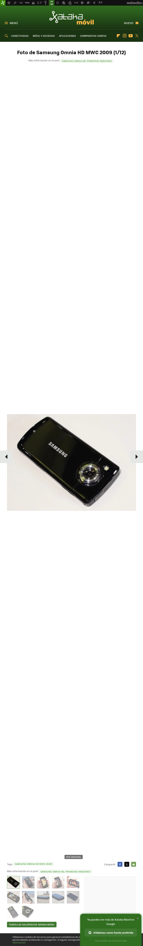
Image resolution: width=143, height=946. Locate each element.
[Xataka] (3, 3)
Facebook (120, 864)
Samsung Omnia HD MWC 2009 (33, 863)
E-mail (133, 864)
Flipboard (118, 36)
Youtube (131, 36)
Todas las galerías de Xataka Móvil (32, 924)
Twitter (137, 36)
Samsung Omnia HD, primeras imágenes (87, 61)
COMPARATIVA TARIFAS (93, 35)
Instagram (124, 36)
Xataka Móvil (71, 17)
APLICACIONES (67, 35)
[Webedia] (135, 3)
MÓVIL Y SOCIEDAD (44, 35)
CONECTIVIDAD (20, 35)
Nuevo (128, 23)
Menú (14, 23)
